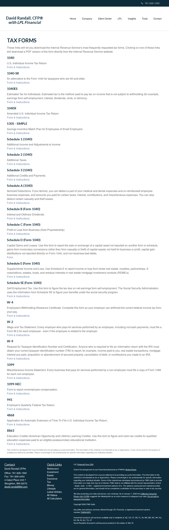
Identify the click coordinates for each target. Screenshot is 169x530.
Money (50, 485)
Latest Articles (54, 491)
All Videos (52, 495)
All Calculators (54, 498)
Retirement (53, 468)
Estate (50, 475)
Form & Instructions (18, 67)
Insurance (52, 478)
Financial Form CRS (85, 464)
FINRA (83, 512)
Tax (49, 482)
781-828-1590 (152, 3)
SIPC (89, 512)
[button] (87, 18)
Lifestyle (51, 488)
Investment (53, 472)
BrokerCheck (131, 469)
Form (10, 257)
